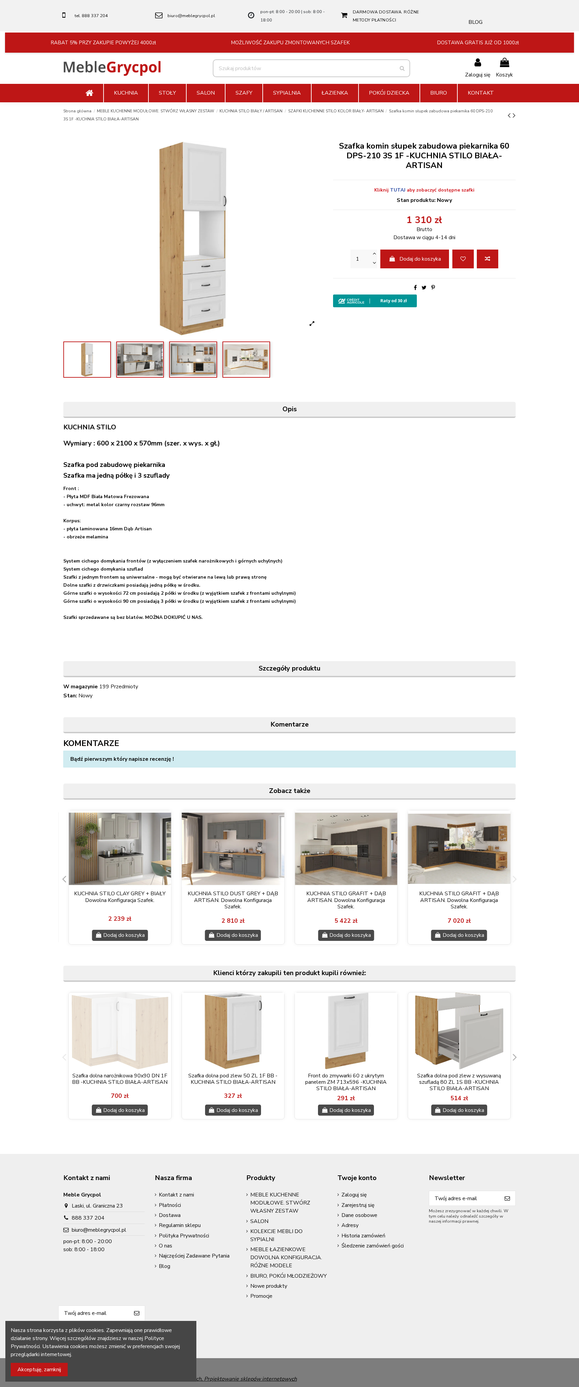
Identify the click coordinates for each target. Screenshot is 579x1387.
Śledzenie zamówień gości (372, 1245)
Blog (164, 1266)
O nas (165, 1245)
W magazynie (80, 686)
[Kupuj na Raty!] (424, 301)
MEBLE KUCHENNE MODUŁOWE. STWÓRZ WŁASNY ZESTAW (280, 1203)
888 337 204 (88, 1218)
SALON (259, 1221)
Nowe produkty (268, 1286)
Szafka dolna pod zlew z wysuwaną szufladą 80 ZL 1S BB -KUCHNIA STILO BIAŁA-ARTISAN (459, 1082)
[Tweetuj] (424, 287)
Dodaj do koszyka (420, 259)
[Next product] (514, 115)
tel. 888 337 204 (91, 16)
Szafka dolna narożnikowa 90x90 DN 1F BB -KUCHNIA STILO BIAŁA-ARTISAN (120, 1079)
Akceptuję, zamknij (39, 1369)
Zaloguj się (354, 1194)
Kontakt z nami (176, 1194)
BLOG (475, 22)
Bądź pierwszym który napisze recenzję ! (122, 759)
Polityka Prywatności (184, 1235)
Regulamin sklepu (180, 1225)
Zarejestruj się (358, 1205)
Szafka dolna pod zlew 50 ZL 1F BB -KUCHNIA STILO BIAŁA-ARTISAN (232, 1079)
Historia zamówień (363, 1235)
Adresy (350, 1225)
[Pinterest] (433, 287)
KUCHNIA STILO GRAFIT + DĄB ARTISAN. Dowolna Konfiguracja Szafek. (346, 900)
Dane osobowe (359, 1215)
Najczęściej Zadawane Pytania (194, 1256)
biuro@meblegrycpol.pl (191, 16)
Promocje (261, 1296)
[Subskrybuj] (507, 1198)
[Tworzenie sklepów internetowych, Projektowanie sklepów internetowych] (205, 1378)
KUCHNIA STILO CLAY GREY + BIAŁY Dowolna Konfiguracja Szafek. (120, 897)
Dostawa (170, 1215)
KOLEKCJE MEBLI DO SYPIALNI (276, 1235)
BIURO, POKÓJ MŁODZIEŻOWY (288, 1276)
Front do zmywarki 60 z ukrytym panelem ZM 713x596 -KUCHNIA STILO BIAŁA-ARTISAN (346, 1082)
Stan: (70, 695)
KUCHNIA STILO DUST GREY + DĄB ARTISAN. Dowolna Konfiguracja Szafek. (233, 900)
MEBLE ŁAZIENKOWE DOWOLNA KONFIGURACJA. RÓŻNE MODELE (286, 1257)
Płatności (170, 1205)
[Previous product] (510, 115)
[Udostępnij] (415, 287)
